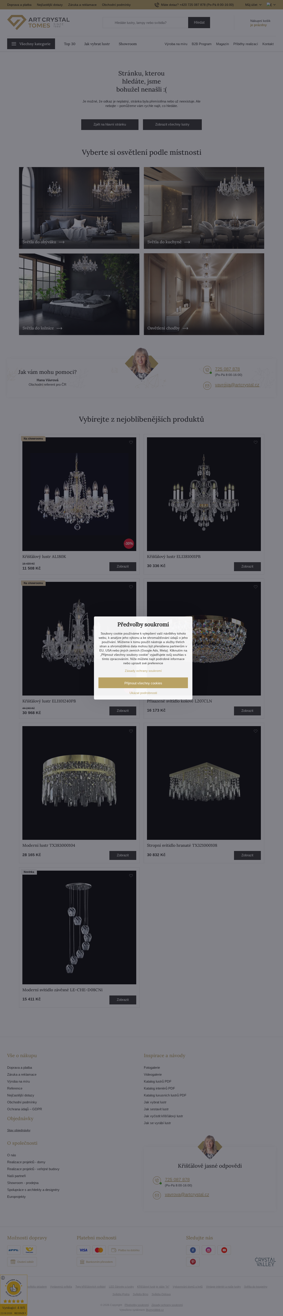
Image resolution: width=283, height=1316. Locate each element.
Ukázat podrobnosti (143, 693)
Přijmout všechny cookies (143, 683)
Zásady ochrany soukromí (143, 671)
